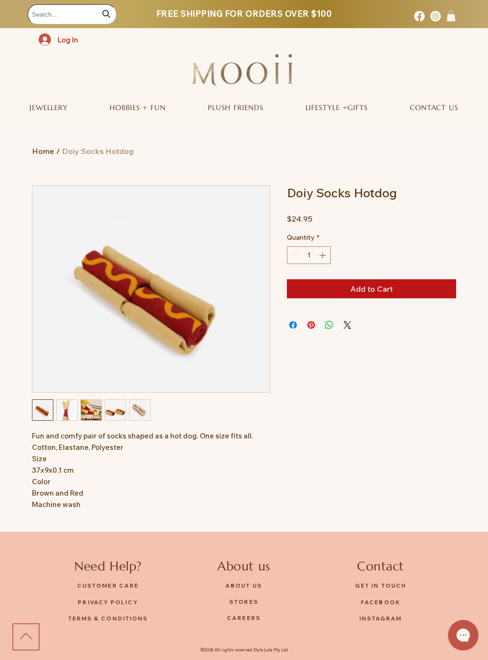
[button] (451, 15)
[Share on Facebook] (293, 325)
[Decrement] (294, 255)
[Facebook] (419, 16)
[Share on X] (347, 325)
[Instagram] (435, 16)
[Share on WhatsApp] (329, 325)
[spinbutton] (308, 255)
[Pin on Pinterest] (311, 325)
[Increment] (323, 255)
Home (43, 151)
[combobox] (72, 14)
